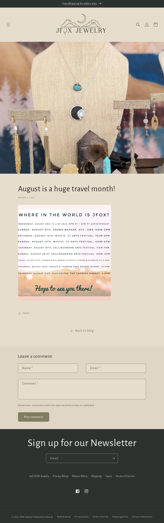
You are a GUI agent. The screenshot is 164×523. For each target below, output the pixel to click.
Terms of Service (125, 476)
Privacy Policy (60, 476)
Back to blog (84, 331)
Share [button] (26, 313)
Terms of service (100, 517)
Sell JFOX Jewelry (39, 476)
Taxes (108, 476)
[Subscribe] (113, 458)
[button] (8, 24)
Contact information (142, 517)
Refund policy (64, 517)
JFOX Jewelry (26, 517)
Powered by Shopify (43, 517)
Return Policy (79, 476)
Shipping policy (120, 517)
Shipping (96, 476)
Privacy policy (82, 517)
